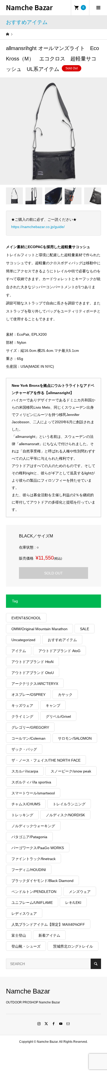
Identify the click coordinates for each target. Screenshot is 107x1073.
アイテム (18, 651)
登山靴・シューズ (26, 946)
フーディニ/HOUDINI (28, 870)
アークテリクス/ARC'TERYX (34, 684)
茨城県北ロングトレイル (73, 946)
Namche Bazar (29, 7)
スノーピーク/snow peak (71, 771)
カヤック (65, 694)
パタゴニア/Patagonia (29, 837)
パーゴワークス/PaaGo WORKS (37, 848)
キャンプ (53, 705)
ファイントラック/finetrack (33, 859)
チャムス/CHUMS (25, 804)
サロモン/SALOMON (75, 738)
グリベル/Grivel (58, 716)
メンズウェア (80, 892)
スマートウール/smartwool (33, 793)
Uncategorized (23, 640)
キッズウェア (22, 705)
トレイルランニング (69, 804)
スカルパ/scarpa (24, 771)
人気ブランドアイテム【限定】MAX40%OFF (48, 924)
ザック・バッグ (24, 749)
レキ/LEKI (73, 902)
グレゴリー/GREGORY (30, 727)
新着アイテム (49, 935)
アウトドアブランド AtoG (59, 651)
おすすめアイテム (62, 640)
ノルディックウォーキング (33, 826)
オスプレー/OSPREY (28, 694)
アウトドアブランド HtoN (32, 662)
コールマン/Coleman (28, 738)
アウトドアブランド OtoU (32, 673)
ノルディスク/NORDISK (65, 815)
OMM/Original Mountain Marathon (39, 629)
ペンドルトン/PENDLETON (33, 892)
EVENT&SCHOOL (26, 618)
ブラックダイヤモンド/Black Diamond (42, 881)
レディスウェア (24, 913)
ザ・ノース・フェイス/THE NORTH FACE (46, 760)
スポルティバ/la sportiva (31, 782)
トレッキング (22, 815)
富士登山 (18, 935)
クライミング (22, 716)
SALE (84, 629)
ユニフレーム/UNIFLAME (32, 902)
